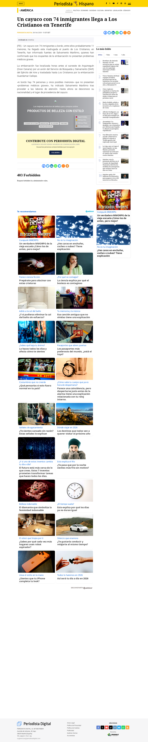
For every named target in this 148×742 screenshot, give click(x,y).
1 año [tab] (123, 55)
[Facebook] (106, 3)
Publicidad (70, 730)
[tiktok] (111, 727)
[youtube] (106, 727)
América (26, 10)
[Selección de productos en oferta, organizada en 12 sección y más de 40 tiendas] (55, 101)
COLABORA (55, 152)
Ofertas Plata (82, 123)
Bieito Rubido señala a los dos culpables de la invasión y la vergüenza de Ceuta (111, 105)
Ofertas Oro (81, 120)
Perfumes (64, 123)
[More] (129, 32)
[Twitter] (109, 32)
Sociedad (92, 10)
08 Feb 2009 (37, 33)
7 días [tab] (108, 55)
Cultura (100, 10)
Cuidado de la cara (31, 123)
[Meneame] (125, 32)
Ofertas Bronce (82, 126)
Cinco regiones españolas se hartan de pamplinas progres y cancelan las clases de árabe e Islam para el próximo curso (111, 93)
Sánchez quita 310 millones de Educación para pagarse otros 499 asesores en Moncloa (111, 177)
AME (129, 3)
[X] (109, 3)
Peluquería (54, 123)
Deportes (108, 10)
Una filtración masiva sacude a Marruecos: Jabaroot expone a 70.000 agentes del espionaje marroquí (110, 138)
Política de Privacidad (74, 725)
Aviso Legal (71, 723)
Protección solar (46, 126)
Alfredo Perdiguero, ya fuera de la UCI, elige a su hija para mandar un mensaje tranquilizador (111, 114)
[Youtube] (114, 3)
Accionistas (71, 735)
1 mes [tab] (116, 55)
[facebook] (98, 727)
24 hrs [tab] (100, 55)
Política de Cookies (73, 728)
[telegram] (119, 727)
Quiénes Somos (72, 733)
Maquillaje (44, 123)
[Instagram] (121, 3)
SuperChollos (82, 117)
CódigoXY (126, 10)
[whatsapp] (125, 3)
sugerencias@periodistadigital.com (28, 738)
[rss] (127, 727)
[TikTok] (117, 3)
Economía (84, 10)
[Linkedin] (113, 32)
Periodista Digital (25, 33)
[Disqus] (55, 624)
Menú (21, 3)
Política (76, 10)
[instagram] (115, 727)
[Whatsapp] (117, 32)
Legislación (117, 10)
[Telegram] (121, 32)
